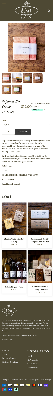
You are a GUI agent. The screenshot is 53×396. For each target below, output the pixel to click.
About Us (5, 350)
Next (50, 57)
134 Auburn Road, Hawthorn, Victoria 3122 (22, 335)
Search (29, 356)
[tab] (6, 78)
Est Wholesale (32, 360)
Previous (2, 57)
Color (4, 121)
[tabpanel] (26, 47)
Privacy (4, 354)
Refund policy (32, 368)
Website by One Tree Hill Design (40, 380)
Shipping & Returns (9, 358)
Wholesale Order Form (10, 362)
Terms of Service (33, 364)
